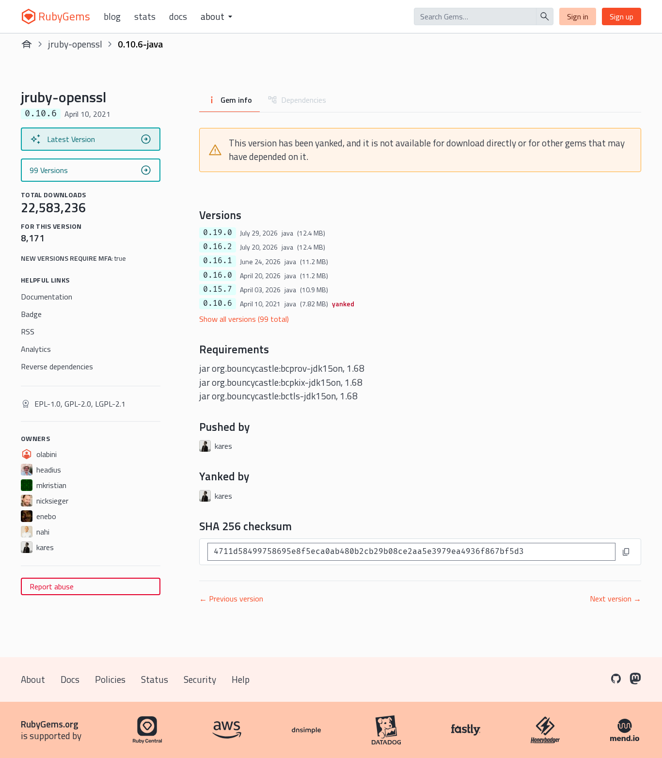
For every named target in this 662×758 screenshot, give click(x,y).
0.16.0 (217, 275)
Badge (31, 314)
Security (200, 679)
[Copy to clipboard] (626, 552)
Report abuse (52, 586)
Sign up (621, 16)
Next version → (615, 598)
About (33, 679)
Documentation (46, 296)
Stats (145, 16)
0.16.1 (217, 261)
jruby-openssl (75, 44)
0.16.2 (217, 247)
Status (154, 679)
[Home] (26, 44)
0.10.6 (217, 303)
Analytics (36, 349)
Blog (112, 16)
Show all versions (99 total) (244, 319)
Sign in (577, 16)
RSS (27, 331)
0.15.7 (217, 289)
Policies (110, 679)
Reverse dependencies (57, 366)
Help (241, 679)
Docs (178, 16)
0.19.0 (217, 232)
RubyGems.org (50, 724)
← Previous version (231, 598)
